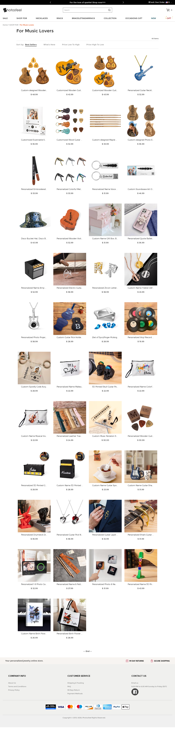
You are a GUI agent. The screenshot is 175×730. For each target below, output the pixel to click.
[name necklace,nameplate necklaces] (12, 10)
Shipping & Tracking (75, 683)
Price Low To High (71, 44)
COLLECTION (110, 18)
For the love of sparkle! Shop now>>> (87, 2)
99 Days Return (73, 690)
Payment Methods (75, 694)
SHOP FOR (22, 18)
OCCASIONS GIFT (133, 18)
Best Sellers (31, 44)
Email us (134, 683)
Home (5, 25)
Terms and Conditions (17, 686)
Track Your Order (157, 2)
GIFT (169, 18)
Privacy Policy (14, 690)
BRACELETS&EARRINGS (83, 18)
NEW (153, 18)
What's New (49, 44)
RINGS (60, 18)
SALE (5, 18)
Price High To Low (95, 44)
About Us (12, 683)
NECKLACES (42, 18)
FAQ (69, 686)
